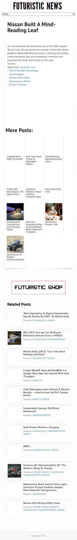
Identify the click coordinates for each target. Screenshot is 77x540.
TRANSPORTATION (56, 339)
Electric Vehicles (18, 84)
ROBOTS (36, 399)
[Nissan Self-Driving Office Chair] (14, 514)
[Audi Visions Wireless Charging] (14, 439)
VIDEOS (51, 320)
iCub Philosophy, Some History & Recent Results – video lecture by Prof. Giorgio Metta (46, 392)
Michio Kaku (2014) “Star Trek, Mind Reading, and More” (44, 353)
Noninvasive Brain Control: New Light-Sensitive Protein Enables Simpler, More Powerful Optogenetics (45, 487)
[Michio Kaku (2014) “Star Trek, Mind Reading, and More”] (14, 363)
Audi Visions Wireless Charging (41, 427)
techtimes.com (27, 67)
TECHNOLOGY (39, 320)
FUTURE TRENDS (40, 472)
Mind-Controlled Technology (23, 70)
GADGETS (37, 380)
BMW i (26, 446)
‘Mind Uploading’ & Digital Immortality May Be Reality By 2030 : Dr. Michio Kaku (46, 315)
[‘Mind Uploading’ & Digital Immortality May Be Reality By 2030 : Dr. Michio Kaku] (14, 325)
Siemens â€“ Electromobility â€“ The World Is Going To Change (44, 466)
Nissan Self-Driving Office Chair (41, 503)
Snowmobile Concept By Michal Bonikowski (41, 410)
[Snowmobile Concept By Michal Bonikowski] (14, 420)
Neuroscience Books (20, 81)
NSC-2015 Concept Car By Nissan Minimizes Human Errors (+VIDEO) (42, 334)
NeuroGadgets (16, 74)
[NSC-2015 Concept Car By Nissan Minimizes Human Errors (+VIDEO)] (14, 344)
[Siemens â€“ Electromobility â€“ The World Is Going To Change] (14, 477)
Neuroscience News (19, 77)
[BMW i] (14, 458)
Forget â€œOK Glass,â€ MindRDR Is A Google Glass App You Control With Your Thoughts (46, 373)
